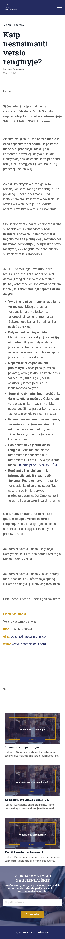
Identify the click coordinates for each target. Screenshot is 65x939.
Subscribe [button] (32, 914)
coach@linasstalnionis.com (29, 636)
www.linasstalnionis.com (29, 644)
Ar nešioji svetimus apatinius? (27, 799)
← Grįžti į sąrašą (13, 24)
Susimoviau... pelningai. (22, 747)
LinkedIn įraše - (37, 465)
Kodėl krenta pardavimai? (24, 852)
